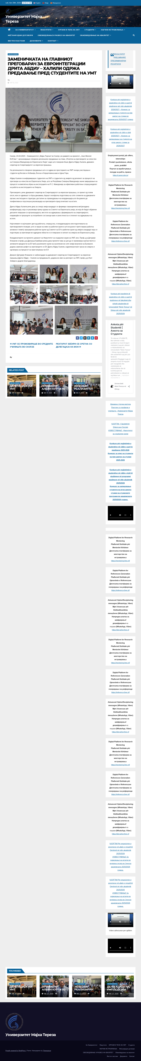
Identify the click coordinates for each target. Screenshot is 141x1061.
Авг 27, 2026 (48, 993)
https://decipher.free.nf (120, 284)
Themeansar (47, 1051)
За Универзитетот (24, 30)
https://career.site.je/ (120, 175)
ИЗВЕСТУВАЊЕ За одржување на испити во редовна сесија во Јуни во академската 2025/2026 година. (120, 863)
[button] (134, 35)
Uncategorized (13, 54)
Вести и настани (16, 41)
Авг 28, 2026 (16, 993)
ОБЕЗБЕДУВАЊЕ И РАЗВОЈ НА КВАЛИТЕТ (56, 35)
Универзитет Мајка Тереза (31, 1034)
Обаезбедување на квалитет (95, 35)
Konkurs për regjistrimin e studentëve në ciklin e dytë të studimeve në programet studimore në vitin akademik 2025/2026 (120, 476)
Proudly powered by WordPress (16, 1051)
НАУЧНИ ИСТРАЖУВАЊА (112, 30)
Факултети (46, 30)
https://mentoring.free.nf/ (120, 208)
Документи (36, 41)
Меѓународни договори (20, 35)
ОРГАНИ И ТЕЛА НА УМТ (69, 30)
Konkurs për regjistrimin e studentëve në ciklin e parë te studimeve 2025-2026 (120, 447)
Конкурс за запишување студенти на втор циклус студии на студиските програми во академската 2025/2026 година (120, 493)
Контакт (52, 41)
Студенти (89, 30)
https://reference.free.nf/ (120, 241)
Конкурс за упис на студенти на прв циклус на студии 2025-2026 (120, 457)
